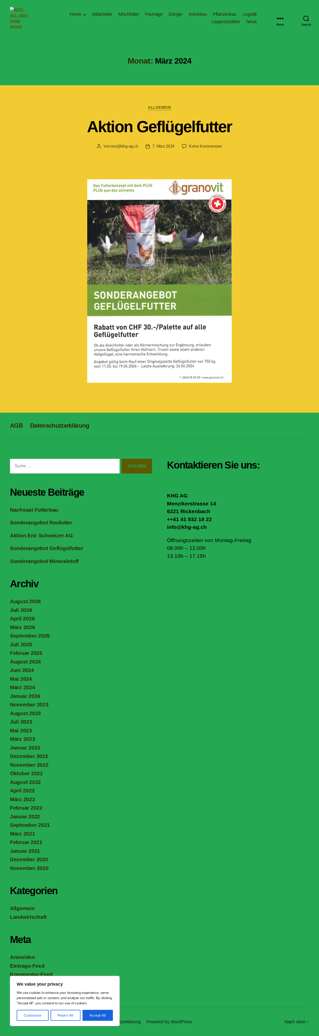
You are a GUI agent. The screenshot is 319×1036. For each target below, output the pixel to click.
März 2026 (22, 627)
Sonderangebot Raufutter (41, 522)
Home (75, 14)
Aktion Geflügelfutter (159, 127)
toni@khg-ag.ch (124, 146)
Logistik (250, 14)
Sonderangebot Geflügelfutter (46, 548)
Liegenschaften (225, 21)
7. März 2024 (163, 146)
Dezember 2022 (29, 756)
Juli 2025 (21, 644)
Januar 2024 (25, 696)
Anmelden (22, 957)
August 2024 (25, 661)
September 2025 (30, 636)
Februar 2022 (26, 808)
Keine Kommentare (205, 146)
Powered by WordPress (169, 1021)
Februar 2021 (26, 842)
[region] (65, 1001)
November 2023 (29, 704)
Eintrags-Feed (27, 966)
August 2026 (25, 601)
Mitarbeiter (102, 14)
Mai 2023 (21, 730)
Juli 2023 (21, 722)
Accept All (97, 1015)
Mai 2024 (21, 679)
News (251, 21)
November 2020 (29, 868)
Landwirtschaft (28, 917)
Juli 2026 (21, 610)
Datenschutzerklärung (59, 425)
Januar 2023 (25, 748)
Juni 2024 (22, 670)
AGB (16, 425)
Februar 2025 (26, 653)
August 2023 (25, 713)
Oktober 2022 (26, 773)
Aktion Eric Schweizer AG (41, 535)
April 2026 (22, 618)
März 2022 (22, 799)
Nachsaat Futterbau (34, 510)
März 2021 (22, 834)
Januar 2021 (25, 851)
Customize (32, 1015)
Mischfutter (128, 14)
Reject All (65, 1015)
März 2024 (22, 687)
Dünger (175, 14)
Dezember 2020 (29, 859)
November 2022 (29, 765)
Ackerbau (198, 14)
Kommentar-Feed (31, 974)
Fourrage (153, 14)
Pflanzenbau (225, 14)
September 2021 (30, 825)
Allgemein (159, 107)
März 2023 (22, 739)
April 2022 (22, 790)
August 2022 (25, 782)
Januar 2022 (25, 816)
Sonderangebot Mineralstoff (44, 561)
